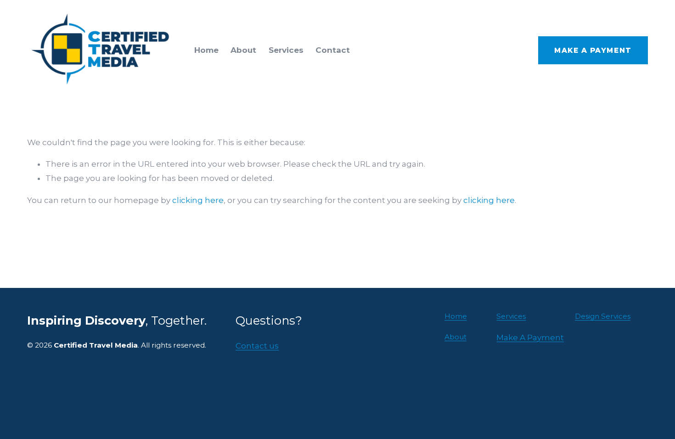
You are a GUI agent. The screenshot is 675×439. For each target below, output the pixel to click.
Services (286, 50)
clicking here (198, 200)
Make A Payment (592, 50)
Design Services (602, 316)
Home (206, 50)
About (243, 50)
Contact (332, 50)
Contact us (257, 345)
